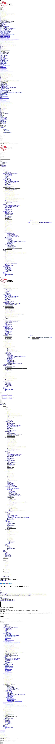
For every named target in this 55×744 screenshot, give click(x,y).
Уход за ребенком (12, 541)
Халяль (8, 595)
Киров (6, 567)
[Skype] (10, 583)
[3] (27, 604)
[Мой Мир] (4, 583)
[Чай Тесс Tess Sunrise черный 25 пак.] (7, 600)
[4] (27, 605)
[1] (27, 602)
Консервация (9, 472)
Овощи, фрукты (10, 410)
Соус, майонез (20, 595)
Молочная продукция (11, 423)
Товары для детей (10, 536)
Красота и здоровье (12, 499)
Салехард (6, 564)
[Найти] (1, 9)
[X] (5, 583)
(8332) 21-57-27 (3, 122)
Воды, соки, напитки (11, 523)
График (6, 553)
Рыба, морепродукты (11, 433)
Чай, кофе (8, 547)
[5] (27, 606)
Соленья (8, 453)
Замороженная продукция (11, 462)
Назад (7, 407)
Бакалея (8, 514)
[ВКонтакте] (1, 583)
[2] (27, 603)
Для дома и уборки (12, 506)
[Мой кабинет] (0, 399)
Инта (6, 566)
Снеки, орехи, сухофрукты (12, 480)
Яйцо (30, 595)
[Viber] (7, 583)
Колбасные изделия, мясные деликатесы (14, 415)
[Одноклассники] (2, 583)
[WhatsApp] (8, 583)
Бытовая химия (12, 491)
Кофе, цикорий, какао (4, 598)
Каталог (6, 408)
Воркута (6, 565)
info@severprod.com (4, 142)
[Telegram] (11, 583)
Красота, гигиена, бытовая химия (13, 488)
